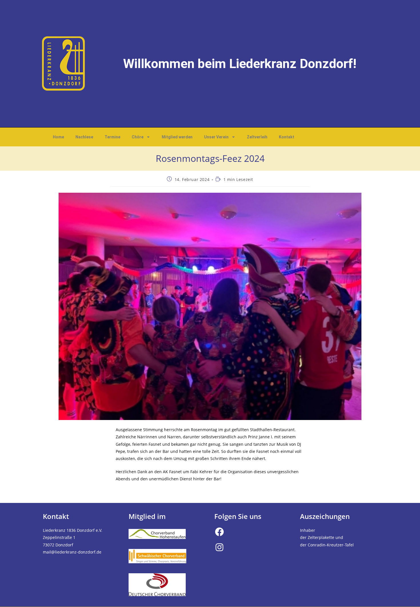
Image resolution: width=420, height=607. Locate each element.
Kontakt (286, 137)
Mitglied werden (177, 137)
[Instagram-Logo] (219, 547)
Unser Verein (216, 137)
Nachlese (84, 137)
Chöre (137, 137)
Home (58, 137)
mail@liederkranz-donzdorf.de (72, 552)
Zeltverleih (257, 137)
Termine (112, 137)
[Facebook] (219, 532)
